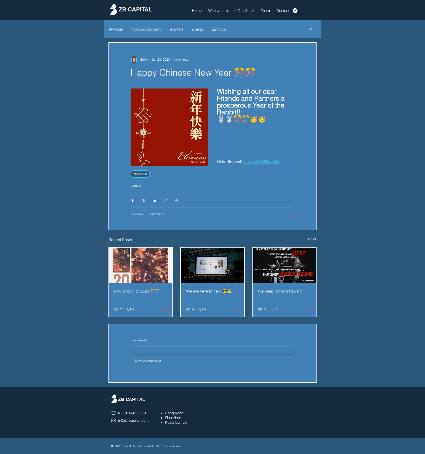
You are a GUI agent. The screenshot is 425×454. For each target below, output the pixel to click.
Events (197, 29)
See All (312, 239)
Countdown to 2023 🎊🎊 (137, 291)
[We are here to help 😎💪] (212, 265)
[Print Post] (176, 200)
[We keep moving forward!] (284, 265)
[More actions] (291, 59)
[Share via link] (165, 200)
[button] (311, 29)
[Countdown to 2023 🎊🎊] (140, 265)
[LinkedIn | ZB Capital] (295, 10)
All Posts (115, 29)
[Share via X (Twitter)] (143, 200)
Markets (176, 29)
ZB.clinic (219, 29)
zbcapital (140, 174)
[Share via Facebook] (133, 200)
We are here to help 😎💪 (209, 291)
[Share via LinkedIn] (154, 200)
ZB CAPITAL (131, 399)
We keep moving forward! (281, 291)
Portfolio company (146, 29)
